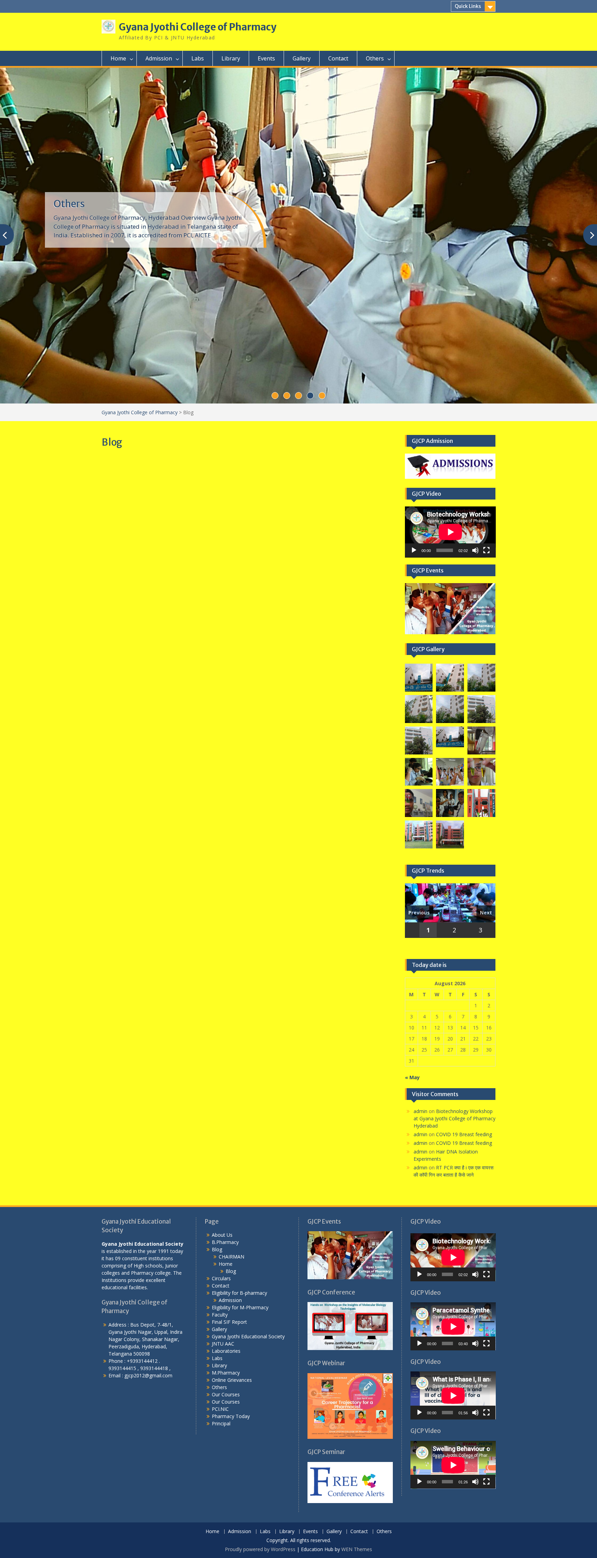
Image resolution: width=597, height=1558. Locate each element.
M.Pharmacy (226, 1372)
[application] (450, 532)
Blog (217, 1249)
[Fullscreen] (486, 550)
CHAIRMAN (231, 1256)
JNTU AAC (223, 1343)
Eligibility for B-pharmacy (239, 1293)
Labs (197, 58)
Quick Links (468, 6)
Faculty (220, 1314)
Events (266, 58)
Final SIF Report (229, 1322)
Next (486, 912)
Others (375, 58)
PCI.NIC (220, 1409)
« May (412, 1077)
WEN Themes (356, 1549)
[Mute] (475, 550)
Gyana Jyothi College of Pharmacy (197, 27)
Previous (419, 912)
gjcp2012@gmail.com (148, 1375)
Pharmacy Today (91, 204)
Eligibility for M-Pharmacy (240, 1307)
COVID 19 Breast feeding (464, 1134)
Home (118, 58)
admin (420, 1111)
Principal (221, 1423)
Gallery (302, 58)
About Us (222, 1235)
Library (230, 58)
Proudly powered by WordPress (260, 1549)
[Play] (413, 550)
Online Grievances (232, 1380)
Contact (338, 58)
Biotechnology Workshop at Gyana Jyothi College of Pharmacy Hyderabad (454, 1118)
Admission (158, 58)
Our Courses (226, 1394)
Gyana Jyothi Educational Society (248, 1336)
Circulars (221, 1278)
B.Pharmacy (225, 1242)
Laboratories (226, 1351)
